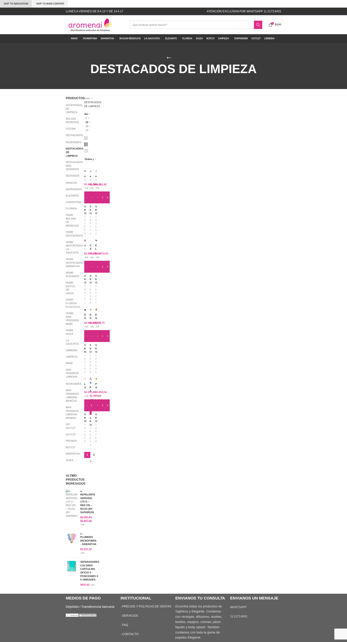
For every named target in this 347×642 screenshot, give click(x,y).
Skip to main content (50, 3)
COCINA (70, 128)
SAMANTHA (70, 453)
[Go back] (169, 58)
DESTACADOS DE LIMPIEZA (70, 152)
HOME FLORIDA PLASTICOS (70, 303)
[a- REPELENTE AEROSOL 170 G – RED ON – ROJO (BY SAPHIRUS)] (72, 507)
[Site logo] (95, 24)
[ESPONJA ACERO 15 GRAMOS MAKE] (96, 309)
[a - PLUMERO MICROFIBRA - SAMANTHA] (72, 543)
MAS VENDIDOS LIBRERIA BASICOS (70, 395)
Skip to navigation (16, 3)
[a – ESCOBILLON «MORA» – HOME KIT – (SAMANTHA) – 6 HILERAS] (91, 171)
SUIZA (69, 460)
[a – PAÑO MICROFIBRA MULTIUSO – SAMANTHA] (85, 240)
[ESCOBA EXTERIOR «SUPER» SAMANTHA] (85, 309)
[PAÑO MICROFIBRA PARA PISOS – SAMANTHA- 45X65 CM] (96, 379)
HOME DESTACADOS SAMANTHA (70, 263)
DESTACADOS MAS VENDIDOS (70, 166)
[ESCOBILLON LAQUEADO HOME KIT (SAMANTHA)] (91, 309)
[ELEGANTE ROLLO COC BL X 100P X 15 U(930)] (96, 240)
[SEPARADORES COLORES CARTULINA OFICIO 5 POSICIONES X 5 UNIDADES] (72, 573)
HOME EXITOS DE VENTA (70, 288)
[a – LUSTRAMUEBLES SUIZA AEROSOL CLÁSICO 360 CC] (96, 171)
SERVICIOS (130, 615)
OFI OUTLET (70, 426)
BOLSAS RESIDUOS (70, 120)
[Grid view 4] (86, 151)
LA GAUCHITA (70, 342)
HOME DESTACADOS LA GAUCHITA (70, 247)
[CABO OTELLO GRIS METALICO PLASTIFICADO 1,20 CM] (91, 240)
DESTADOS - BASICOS (70, 179)
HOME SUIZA (69, 332)
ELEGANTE (70, 195)
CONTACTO (130, 634)
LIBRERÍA (70, 350)
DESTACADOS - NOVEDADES (70, 139)
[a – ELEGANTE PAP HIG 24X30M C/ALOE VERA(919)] (85, 171)
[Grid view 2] (86, 138)
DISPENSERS (70, 189)
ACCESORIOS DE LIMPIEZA (70, 109)
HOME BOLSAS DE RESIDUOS (70, 220)
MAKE (69, 363)
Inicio (87, 98)
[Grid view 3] (86, 144)
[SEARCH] (258, 25)
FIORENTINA (70, 202)
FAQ (125, 624)
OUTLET (70, 434)
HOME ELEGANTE (70, 274)
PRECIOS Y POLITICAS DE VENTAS (146, 606)
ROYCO (70, 447)
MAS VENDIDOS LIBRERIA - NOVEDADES (70, 376)
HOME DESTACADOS (70, 234)
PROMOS (70, 440)
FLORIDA (70, 208)
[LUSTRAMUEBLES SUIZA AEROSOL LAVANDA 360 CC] (85, 379)
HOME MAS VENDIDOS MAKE (70, 318)
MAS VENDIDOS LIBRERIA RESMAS (70, 412)
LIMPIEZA (70, 356)
